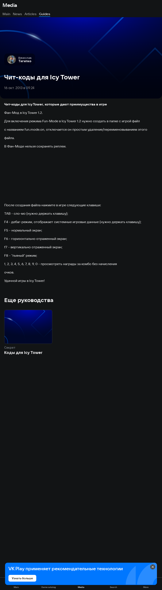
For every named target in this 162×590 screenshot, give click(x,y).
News (17, 14)
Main (6, 14)
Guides (44, 14)
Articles (30, 14)
